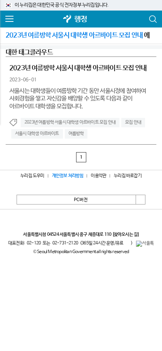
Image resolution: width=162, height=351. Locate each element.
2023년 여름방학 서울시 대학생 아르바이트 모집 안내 (70, 122)
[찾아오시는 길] (125, 234)
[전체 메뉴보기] (9, 19)
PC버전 (81, 200)
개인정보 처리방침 (68, 176)
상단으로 (140, 199)
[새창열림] (67, 19)
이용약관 (98, 176)
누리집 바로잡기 (128, 176)
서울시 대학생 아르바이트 (37, 133)
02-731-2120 (65, 243)
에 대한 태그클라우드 (78, 38)
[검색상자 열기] (152, 19)
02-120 (34, 243)
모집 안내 (133, 122)
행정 (80, 19)
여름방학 (76, 133)
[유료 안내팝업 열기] (127, 243)
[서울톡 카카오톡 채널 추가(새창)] (145, 244)
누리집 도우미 (32, 176)
